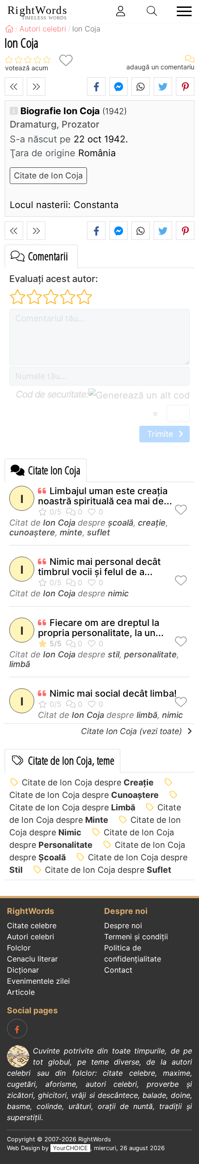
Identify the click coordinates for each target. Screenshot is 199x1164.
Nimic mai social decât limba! (113, 693)
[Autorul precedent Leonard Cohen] (14, 86)
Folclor (19, 947)
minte (71, 532)
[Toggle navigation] (181, 11)
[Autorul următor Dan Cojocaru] (36, 86)
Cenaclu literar (32, 958)
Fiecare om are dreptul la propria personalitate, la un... (101, 627)
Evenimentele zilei (38, 981)
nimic (118, 593)
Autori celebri (30, 936)
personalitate (150, 654)
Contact (118, 969)
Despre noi (123, 925)
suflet (98, 532)
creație (152, 522)
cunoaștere (32, 532)
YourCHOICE (70, 1148)
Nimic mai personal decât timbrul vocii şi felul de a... (99, 566)
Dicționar (23, 969)
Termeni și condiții (136, 936)
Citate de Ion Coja (48, 175)
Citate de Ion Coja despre (88, 782)
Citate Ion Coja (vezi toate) (132, 731)
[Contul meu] (121, 11)
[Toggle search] (152, 11)
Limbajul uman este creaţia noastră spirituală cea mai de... (105, 496)
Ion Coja (59, 522)
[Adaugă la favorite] (66, 60)
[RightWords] (9, 28)
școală (120, 522)
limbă (19, 664)
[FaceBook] (17, 1028)
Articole (21, 992)
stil (113, 654)
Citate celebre (31, 925)
